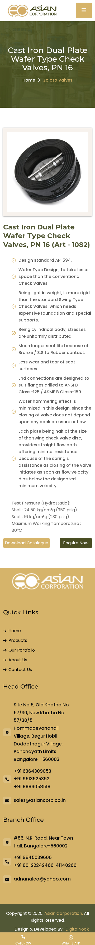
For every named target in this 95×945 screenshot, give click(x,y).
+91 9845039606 (33, 857)
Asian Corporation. (63, 913)
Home (28, 80)
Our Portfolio (21, 650)
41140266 (66, 865)
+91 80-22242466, (34, 865)
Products (17, 640)
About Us (17, 660)
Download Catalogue (26, 543)
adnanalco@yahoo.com (42, 879)
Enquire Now (75, 543)
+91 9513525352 (31, 779)
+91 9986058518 (32, 786)
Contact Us (20, 669)
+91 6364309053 (32, 771)
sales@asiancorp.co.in (40, 800)
